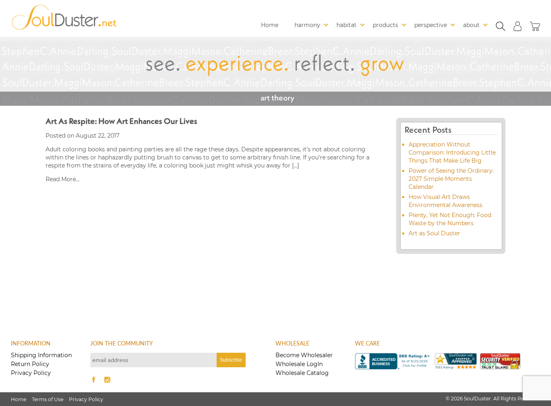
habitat (346, 25)
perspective (430, 25)
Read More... (62, 179)
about (471, 25)
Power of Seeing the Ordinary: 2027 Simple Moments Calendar (451, 178)
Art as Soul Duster (434, 233)
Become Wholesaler (304, 355)
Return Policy (30, 364)
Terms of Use (47, 399)
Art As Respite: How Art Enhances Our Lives (121, 122)
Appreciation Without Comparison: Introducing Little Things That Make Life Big (452, 152)
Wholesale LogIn (299, 364)
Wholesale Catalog (302, 373)
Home (269, 25)
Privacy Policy (31, 373)
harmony (307, 25)
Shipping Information (41, 355)
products (385, 25)
